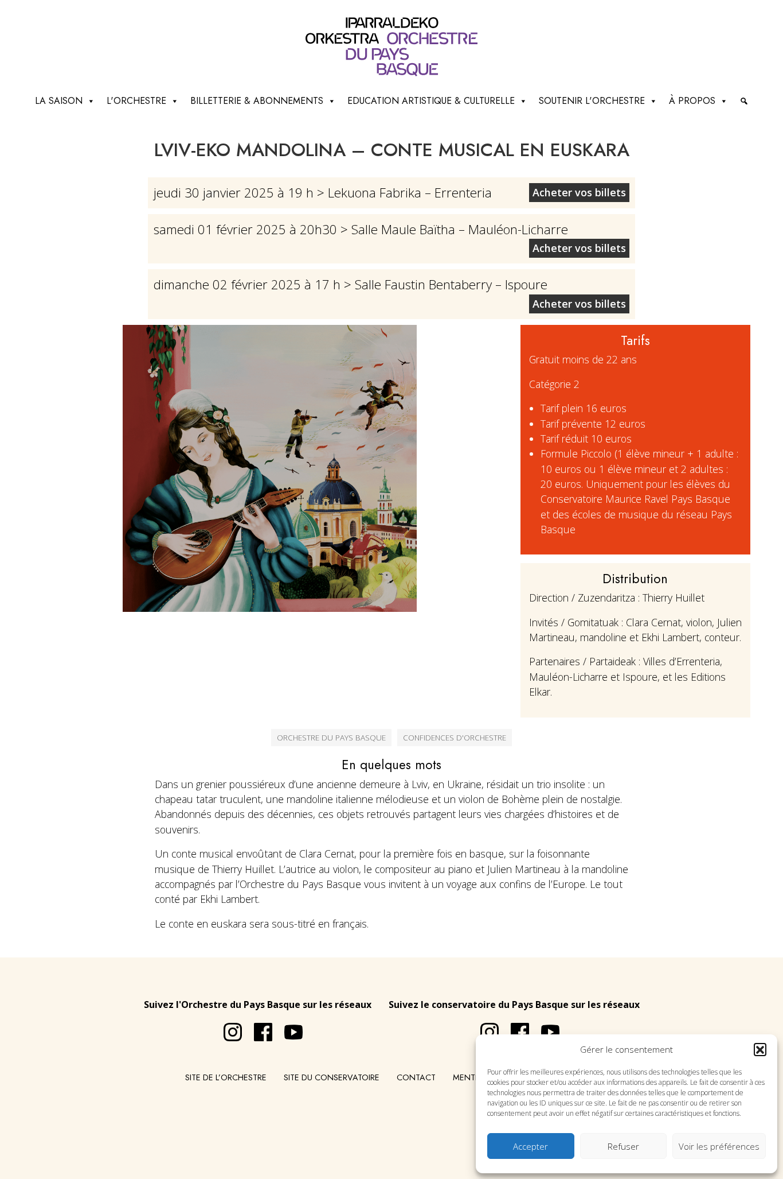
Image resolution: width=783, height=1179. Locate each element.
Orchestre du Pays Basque (331, 737)
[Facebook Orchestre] (257, 1027)
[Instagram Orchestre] (227, 1027)
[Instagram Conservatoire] (484, 1027)
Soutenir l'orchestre (592, 100)
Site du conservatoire (331, 1077)
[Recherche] (744, 101)
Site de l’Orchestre (226, 1077)
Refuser (623, 1146)
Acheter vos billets (579, 192)
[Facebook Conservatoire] (514, 1027)
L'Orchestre (136, 100)
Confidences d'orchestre (454, 737)
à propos (692, 100)
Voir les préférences (719, 1146)
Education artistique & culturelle (431, 100)
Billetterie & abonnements (256, 100)
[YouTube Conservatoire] (544, 1027)
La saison (59, 100)
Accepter (530, 1146)
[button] (760, 1049)
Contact (416, 1077)
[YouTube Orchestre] (288, 1027)
